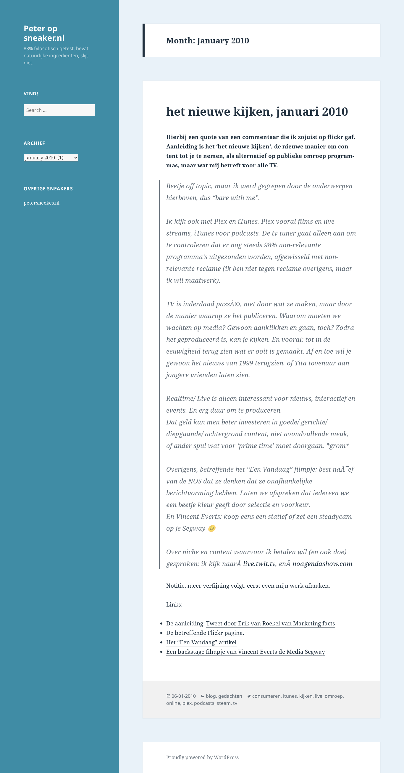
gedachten (230, 696)
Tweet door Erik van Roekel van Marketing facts (270, 623)
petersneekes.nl (41, 203)
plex (187, 703)
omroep (334, 696)
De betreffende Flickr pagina (204, 633)
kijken (306, 696)
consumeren (266, 696)
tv (235, 703)
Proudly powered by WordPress (202, 757)
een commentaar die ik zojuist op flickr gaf (292, 137)
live (318, 696)
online (173, 703)
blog (211, 696)
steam (224, 703)
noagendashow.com (323, 563)
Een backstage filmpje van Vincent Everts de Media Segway (245, 652)
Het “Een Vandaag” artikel (201, 642)
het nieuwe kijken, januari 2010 (257, 111)
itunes (290, 696)
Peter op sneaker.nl (44, 33)
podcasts (204, 703)
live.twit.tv (259, 563)
